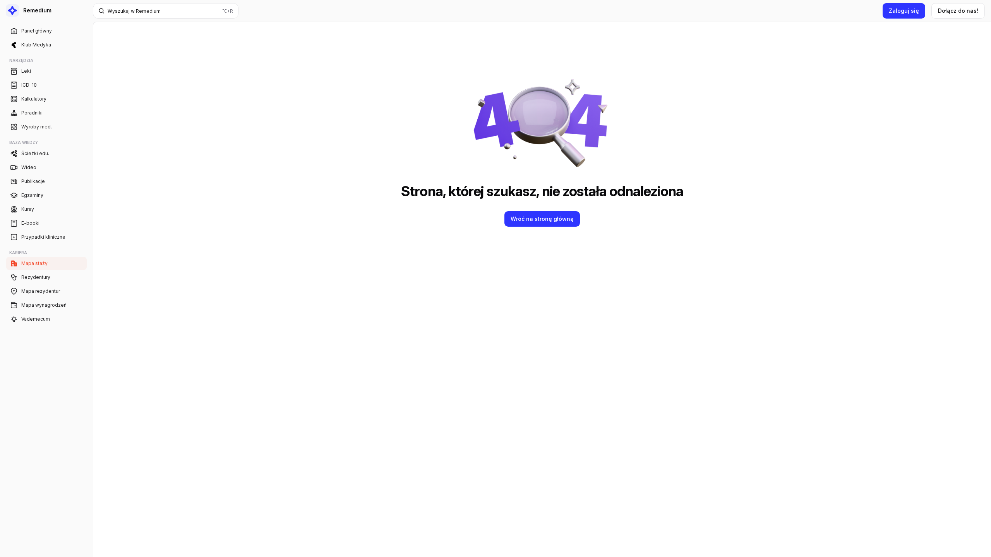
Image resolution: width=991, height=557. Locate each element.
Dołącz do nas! (958, 10)
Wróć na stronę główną (542, 218)
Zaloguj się (904, 10)
